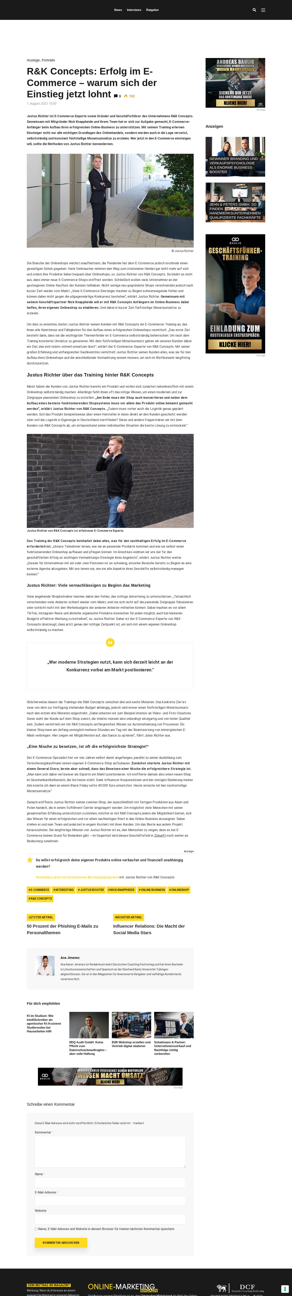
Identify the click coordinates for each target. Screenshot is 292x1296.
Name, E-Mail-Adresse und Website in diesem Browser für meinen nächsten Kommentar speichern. (106, 1229)
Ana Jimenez (70, 958)
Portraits (48, 60)
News (118, 10)
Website (40, 1211)
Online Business (153, 889)
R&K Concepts (41, 898)
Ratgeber (152, 10)
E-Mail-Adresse (46, 1192)
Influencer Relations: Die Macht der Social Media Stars (149, 929)
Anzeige (33, 60)
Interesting (64, 889)
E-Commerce (40, 889)
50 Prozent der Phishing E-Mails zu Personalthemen (62, 929)
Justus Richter (92, 889)
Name (40, 1174)
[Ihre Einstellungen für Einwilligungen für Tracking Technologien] (285, 1289)
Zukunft (160, 835)
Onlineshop (180, 889)
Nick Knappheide (122, 889)
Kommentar (44, 1132)
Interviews (134, 10)
